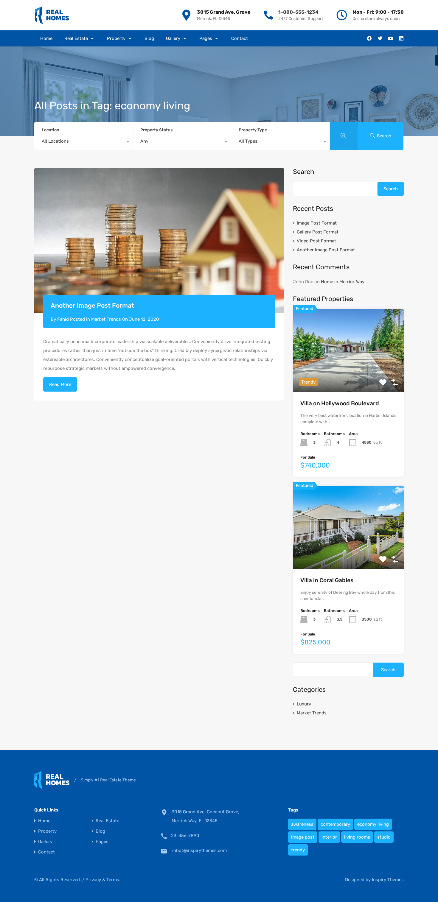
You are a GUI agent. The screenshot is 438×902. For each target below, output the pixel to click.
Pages (205, 38)
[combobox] (83, 142)
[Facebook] (369, 38)
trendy (298, 850)
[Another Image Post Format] (159, 240)
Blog (149, 38)
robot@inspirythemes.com (199, 850)
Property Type (253, 130)
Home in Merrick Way (342, 281)
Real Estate (76, 38)
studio (384, 837)
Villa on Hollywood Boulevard (339, 403)
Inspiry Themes (388, 879)
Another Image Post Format (92, 305)
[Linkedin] (401, 38)
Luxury (304, 704)
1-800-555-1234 (298, 12)
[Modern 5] (51, 15)
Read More (60, 384)
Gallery (173, 38)
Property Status (156, 130)
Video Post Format (316, 241)
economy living (373, 824)
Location (50, 130)
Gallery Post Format (317, 232)
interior (329, 837)
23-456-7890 (185, 835)
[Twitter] (380, 38)
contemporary (335, 824)
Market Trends (106, 319)
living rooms (357, 837)
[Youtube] (390, 38)
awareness (302, 824)
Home (46, 38)
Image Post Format (317, 223)
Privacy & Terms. (103, 879)
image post (302, 837)
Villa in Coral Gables (326, 580)
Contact (239, 38)
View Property (348, 375)
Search (303, 172)
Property (116, 38)
